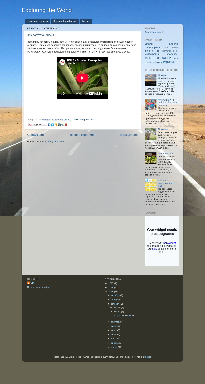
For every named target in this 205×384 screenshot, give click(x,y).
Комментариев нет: (84, 119)
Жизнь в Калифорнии (65, 21)
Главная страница (38, 21)
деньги (149, 50)
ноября (115, 299)
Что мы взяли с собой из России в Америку (167, 102)
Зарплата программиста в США (166, 183)
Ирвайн (149, 43)
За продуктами (166, 153)
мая (113, 338)
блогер (175, 48)
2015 (111, 291)
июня (114, 334)
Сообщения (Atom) (55, 141)
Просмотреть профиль (39, 287)
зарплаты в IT (170, 51)
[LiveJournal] (62, 125)
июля (114, 330)
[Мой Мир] (59, 125)
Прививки (163, 129)
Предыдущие (128, 134)
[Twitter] (52, 125)
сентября (116, 322)
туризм (168, 62)
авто (166, 47)
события (157, 62)
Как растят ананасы (40, 35)
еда (157, 51)
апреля (115, 343)
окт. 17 (117, 311)
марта (114, 347)
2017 (111, 283)
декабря (115, 295)
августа (115, 326)
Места (85, 21)
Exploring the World (47, 10)
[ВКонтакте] (49, 125)
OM (32, 283)
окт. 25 (117, 307)
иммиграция (152, 54)
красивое (172, 54)
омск (176, 58)
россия (148, 62)
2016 (111, 287)
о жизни (164, 58)
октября (115, 304)
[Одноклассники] (56, 125)
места (150, 58)
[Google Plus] (66, 125)
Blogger (147, 357)
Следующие (36, 134)
